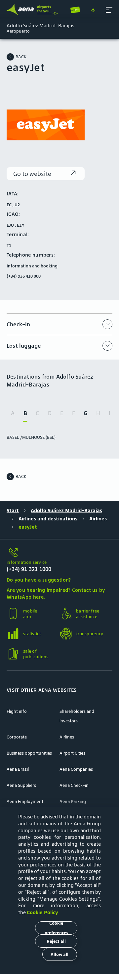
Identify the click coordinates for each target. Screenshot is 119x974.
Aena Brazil (18, 769)
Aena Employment (25, 801)
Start (13, 510)
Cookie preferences (56, 928)
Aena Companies (76, 769)
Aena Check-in (74, 785)
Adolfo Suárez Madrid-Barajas (66, 510)
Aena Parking (73, 801)
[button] (109, 10)
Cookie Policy (42, 912)
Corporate (17, 737)
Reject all (56, 941)
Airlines (98, 518)
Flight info (17, 711)
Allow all (59, 954)
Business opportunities (29, 753)
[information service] (59, 553)
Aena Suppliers (21, 785)
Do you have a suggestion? (39, 580)
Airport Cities (72, 753)
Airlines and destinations (48, 518)
